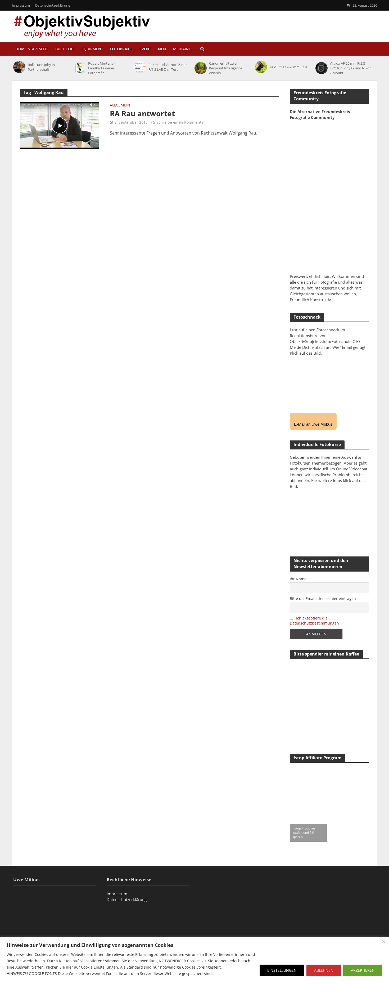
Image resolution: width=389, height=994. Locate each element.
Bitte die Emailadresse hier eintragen (323, 598)
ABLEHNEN (323, 970)
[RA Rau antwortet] (59, 125)
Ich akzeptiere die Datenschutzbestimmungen (314, 621)
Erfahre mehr (20, 986)
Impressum (21, 5)
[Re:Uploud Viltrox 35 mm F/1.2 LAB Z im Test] (140, 67)
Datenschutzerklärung (52, 5)
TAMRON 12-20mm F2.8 (288, 67)
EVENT (145, 48)
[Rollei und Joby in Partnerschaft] (19, 67)
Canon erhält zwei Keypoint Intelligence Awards (225, 68)
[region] (194, 965)
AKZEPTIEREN (363, 970)
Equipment (92, 48)
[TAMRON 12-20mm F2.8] (261, 67)
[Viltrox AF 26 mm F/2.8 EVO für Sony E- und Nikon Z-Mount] (321, 68)
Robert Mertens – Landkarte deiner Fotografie (102, 68)
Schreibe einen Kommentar (180, 122)
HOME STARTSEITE (31, 48)
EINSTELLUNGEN (282, 970)
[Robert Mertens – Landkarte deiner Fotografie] (79, 68)
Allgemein (120, 105)
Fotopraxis (121, 48)
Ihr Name (298, 578)
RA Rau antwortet (142, 113)
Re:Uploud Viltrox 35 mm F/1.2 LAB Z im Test (168, 67)
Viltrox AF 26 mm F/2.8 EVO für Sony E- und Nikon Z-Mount (351, 68)
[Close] (383, 941)
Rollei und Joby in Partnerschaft (41, 67)
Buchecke (65, 48)
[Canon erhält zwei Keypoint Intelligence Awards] (200, 68)
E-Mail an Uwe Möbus (313, 424)
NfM (162, 48)
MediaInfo (183, 48)
